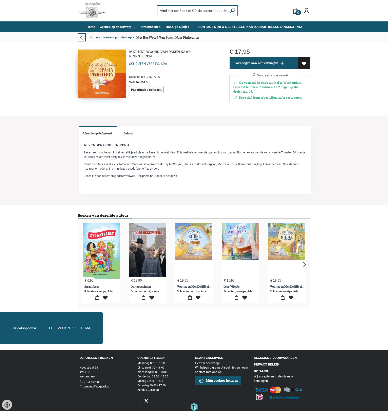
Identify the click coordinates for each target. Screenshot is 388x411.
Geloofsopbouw (24, 328)
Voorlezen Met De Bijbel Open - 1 (198, 286)
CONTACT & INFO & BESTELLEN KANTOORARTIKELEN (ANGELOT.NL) (250, 27)
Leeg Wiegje (231, 286)
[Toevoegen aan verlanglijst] (304, 63)
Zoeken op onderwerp (117, 37)
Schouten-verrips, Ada (148, 64)
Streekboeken (151, 27)
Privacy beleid (266, 364)
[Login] (306, 11)
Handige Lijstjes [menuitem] (178, 27)
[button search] (232, 10)
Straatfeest (91, 286)
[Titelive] (194, 406)
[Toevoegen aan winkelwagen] (97, 297)
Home (90, 27)
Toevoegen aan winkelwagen (255, 63)
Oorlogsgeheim (141, 286)
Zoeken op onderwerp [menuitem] (116, 27)
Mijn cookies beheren (221, 380)
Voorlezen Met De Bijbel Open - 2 (291, 286)
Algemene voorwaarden (275, 358)
